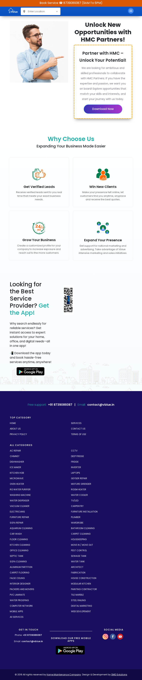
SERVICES (76, 423)
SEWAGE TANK (78, 556)
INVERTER (76, 467)
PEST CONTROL (79, 550)
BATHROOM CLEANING (83, 528)
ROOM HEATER (78, 489)
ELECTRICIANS (17, 511)
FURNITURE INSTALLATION (84, 511)
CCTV (74, 450)
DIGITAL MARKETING (81, 605)
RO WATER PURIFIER (20, 489)
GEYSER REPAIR (79, 478)
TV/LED (74, 500)
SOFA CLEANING (18, 561)
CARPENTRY (77, 506)
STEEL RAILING (78, 600)
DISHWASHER (17, 461)
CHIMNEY (14, 456)
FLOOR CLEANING (19, 539)
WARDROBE (77, 522)
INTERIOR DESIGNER (20, 583)
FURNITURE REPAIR (19, 517)
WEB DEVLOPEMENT (81, 611)
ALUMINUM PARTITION (21, 567)
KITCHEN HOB (17, 472)
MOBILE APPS (16, 611)
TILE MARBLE (77, 594)
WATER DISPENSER (19, 500)
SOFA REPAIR (16, 522)
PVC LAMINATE (17, 594)
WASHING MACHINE (20, 495)
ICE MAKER (15, 467)
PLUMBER (75, 517)
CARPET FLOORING (19, 572)
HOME (13, 423)
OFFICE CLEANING (19, 550)
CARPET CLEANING (81, 533)
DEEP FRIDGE (77, 456)
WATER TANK (78, 561)
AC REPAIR (15, 450)
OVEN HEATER (17, 483)
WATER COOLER (79, 495)
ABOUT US (15, 428)
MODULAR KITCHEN (81, 583)
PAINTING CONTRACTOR (84, 589)
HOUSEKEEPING (79, 539)
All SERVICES (16, 616)
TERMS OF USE (78, 434)
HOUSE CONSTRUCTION (83, 578)
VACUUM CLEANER (19, 506)
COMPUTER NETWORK (21, 605)
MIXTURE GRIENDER (81, 483)
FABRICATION (78, 572)
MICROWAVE (16, 478)
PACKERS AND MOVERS (22, 589)
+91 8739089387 (32, 635)
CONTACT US (78, 428)
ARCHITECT (77, 567)
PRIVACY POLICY (18, 434)
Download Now (103, 109)
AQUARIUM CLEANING (21, 528)
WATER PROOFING (19, 600)
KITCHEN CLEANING (20, 544)
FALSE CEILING (17, 578)
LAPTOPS (75, 472)
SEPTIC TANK (16, 556)
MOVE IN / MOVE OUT (82, 544)
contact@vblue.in (32, 641)
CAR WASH (16, 533)
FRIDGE (75, 461)
